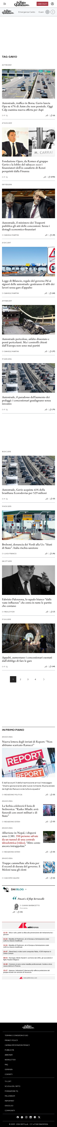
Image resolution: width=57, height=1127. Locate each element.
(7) (54, 612)
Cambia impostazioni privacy (17, 1045)
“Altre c (30, 843)
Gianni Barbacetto (30, 905)
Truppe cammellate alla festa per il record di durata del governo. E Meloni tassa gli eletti (21, 866)
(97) (53, 351)
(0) (54, 499)
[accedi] (52, 3)
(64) (53, 293)
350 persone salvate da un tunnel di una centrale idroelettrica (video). (20, 839)
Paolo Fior (8, 612)
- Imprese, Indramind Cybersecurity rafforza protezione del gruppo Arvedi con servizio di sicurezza (26, 971)
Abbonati (42, 4)
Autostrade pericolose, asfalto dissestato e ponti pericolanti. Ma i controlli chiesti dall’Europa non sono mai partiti (25, 342)
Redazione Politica (12, 795)
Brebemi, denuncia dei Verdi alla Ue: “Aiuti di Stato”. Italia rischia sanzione (27, 546)
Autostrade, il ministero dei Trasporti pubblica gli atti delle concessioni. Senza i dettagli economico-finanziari (26, 226)
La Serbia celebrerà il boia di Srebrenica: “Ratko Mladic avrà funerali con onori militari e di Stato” (20, 811)
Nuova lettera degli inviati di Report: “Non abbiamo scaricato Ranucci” (27, 743)
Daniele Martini (10, 235)
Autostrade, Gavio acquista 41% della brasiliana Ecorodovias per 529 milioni (24, 491)
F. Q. (5, 115)
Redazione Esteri (11, 822)
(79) (53, 409)
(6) (54, 115)
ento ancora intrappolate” (21, 844)
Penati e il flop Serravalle (31, 898)
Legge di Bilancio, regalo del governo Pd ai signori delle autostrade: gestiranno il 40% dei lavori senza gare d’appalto (28, 284)
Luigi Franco (9, 554)
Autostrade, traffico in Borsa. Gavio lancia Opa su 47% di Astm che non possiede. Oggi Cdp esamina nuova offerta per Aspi (27, 106)
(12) (21, 912)
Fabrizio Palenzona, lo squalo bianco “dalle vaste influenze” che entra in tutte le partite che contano (27, 602)
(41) (53, 235)
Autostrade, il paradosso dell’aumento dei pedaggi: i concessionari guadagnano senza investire (26, 400)
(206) (53, 177)
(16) (53, 553)
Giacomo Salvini (10, 878)
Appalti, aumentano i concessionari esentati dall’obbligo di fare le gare (27, 659)
